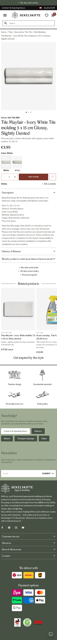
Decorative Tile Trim (23, 32)
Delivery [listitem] (38, 431)
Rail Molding (39, 32)
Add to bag (33, 177)
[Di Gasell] (17, 622)
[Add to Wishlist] (52, 177)
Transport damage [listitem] (25, 438)
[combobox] (31, 23)
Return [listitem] (7, 438)
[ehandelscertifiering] (27, 622)
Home (4, 32)
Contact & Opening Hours (13, 8)
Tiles (10, 32)
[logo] (26, 15)
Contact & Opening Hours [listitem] (15, 431)
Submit (46, 473)
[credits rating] (38, 622)
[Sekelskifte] (28, 488)
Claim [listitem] (44, 438)
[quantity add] (15, 176)
